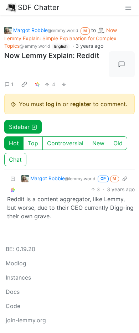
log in (53, 104)
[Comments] (122, 64)
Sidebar (19, 126)
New (98, 143)
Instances (18, 277)
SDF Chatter (38, 7)
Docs (13, 291)
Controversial (65, 143)
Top (33, 143)
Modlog (16, 263)
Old (118, 143)
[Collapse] (13, 178)
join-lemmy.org (26, 320)
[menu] (128, 7)
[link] (24, 84)
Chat (15, 159)
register (80, 104)
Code (13, 305)
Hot (14, 143)
